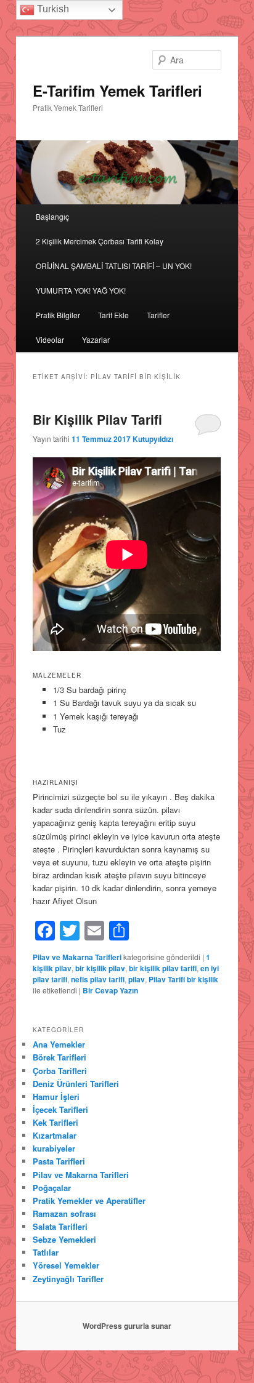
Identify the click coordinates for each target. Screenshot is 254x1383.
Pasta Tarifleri (59, 1161)
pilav (136, 979)
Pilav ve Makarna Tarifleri (77, 957)
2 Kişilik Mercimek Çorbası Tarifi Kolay (99, 241)
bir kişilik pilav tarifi (163, 968)
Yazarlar (96, 339)
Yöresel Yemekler (66, 1265)
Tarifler (158, 315)
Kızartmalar (54, 1135)
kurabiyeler (54, 1148)
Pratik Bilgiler (58, 315)
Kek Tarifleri (55, 1122)
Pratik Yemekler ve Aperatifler (89, 1200)
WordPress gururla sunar (127, 1325)
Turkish (52, 9)
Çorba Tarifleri (60, 1070)
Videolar (50, 339)
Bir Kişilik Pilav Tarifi (97, 419)
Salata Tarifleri (60, 1226)
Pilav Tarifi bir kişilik (183, 979)
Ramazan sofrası (64, 1213)
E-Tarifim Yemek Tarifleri (117, 90)
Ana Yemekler (59, 1044)
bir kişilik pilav (100, 968)
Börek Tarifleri (59, 1057)
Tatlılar (46, 1252)
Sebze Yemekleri (64, 1239)
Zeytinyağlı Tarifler (68, 1279)
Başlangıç (52, 216)
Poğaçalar (52, 1187)
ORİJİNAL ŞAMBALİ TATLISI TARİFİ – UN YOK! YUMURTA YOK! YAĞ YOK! (114, 277)
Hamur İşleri (56, 1096)
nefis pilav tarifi (98, 979)
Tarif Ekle (113, 315)
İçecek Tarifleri (60, 1109)
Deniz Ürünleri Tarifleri (76, 1083)
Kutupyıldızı (153, 438)
